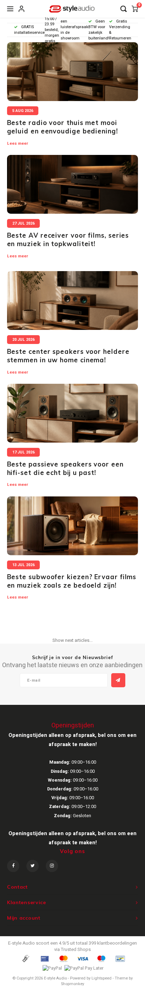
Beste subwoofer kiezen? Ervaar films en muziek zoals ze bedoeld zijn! (72, 581)
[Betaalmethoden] (25, 958)
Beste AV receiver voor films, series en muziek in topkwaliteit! (68, 239)
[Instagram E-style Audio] (52, 866)
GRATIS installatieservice (29, 30)
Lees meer (17, 143)
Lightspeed (102, 978)
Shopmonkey (72, 984)
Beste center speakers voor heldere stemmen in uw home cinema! (68, 356)
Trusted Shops (76, 949)
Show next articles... (72, 640)
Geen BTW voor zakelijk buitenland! (98, 29)
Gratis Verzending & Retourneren (120, 29)
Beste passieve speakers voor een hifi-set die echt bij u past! (65, 468)
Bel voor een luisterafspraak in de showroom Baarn (74, 30)
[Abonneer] (118, 680)
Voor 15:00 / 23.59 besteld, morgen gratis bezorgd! (53, 30)
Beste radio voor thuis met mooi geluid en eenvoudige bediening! (62, 127)
